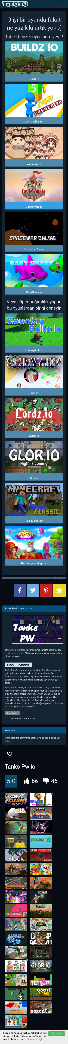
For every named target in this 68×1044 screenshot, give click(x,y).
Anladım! (57, 1033)
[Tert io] (41, 980)
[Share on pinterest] (46, 590)
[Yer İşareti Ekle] (59, 590)
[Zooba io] (16, 1021)
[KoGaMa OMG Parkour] (41, 855)
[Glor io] (41, 966)
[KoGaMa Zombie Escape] (16, 841)
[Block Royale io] (16, 855)
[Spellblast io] (16, 924)
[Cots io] (41, 896)
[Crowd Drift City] (41, 924)
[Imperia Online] (16, 869)
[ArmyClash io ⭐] (16, 799)
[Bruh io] (41, 952)
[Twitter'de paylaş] (33, 590)
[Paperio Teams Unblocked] (16, 910)
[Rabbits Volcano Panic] (41, 869)
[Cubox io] (41, 910)
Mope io (8, 706)
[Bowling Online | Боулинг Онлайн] (41, 827)
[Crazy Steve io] (16, 980)
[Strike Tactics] (16, 952)
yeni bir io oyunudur (14, 653)
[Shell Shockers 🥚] (16, 813)
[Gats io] (16, 966)
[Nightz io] (16, 827)
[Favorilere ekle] (9, 755)
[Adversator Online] (41, 883)
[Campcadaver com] (41, 938)
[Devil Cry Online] (16, 896)
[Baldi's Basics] (41, 799)
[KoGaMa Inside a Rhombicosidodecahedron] (16, 883)
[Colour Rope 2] (41, 841)
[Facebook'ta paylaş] (20, 590)
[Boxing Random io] (41, 813)
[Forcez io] (41, 1007)
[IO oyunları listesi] (15, 4)
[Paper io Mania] (16, 1007)
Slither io (56, 703)
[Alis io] (16, 938)
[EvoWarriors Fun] (16, 994)
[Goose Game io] (41, 994)
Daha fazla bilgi (34, 1039)
